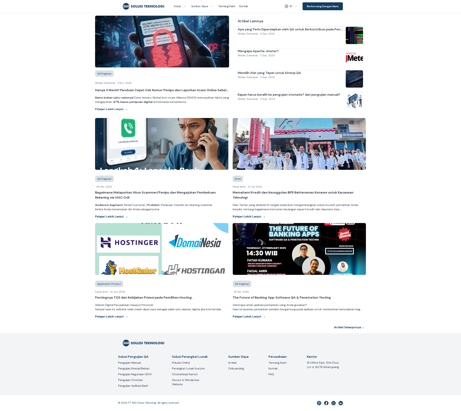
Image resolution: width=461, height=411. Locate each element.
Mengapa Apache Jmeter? (258, 51)
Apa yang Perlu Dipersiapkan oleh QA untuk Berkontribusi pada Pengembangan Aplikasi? (305, 29)
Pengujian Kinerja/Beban (133, 368)
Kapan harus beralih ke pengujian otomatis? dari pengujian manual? (289, 94)
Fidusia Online (181, 363)
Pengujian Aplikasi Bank (133, 386)
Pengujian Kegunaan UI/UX (135, 374)
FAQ (271, 374)
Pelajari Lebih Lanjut (111, 109)
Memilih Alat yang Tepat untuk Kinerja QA (269, 73)
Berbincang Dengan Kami (323, 6)
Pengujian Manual (129, 363)
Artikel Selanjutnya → (349, 327)
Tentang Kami (277, 363)
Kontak (273, 368)
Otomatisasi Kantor (185, 374)
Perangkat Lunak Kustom (188, 368)
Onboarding (236, 368)
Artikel (232, 363)
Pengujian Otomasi (130, 380)
